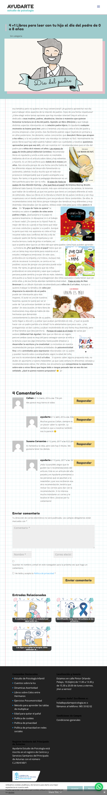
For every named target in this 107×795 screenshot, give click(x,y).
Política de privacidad (44, 573)
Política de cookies (24, 718)
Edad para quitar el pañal (27, 713)
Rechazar (92, 788)
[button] (99, 787)
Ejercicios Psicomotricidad (28, 700)
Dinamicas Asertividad (26, 687)
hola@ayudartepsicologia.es (71, 702)
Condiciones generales (69, 720)
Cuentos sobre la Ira (25, 683)
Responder (84, 401)
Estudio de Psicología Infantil (29, 678)
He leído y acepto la (35, 573)
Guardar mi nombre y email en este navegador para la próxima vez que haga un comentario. (49, 566)
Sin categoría (16, 36)
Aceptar (75, 788)
